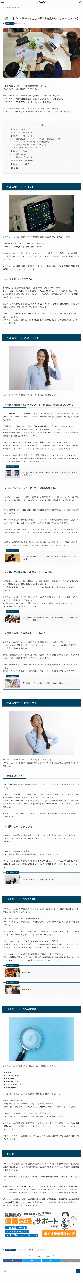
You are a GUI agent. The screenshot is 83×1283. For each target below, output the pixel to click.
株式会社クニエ (28, 973)
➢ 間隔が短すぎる (20, 154)
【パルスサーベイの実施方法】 (22, 164)
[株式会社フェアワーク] (41, 2)
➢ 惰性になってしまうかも (23, 157)
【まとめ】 (14, 168)
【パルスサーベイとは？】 (20, 129)
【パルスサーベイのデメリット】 (23, 151)
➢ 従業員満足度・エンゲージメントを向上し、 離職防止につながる (37, 139)
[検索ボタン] (80, 2)
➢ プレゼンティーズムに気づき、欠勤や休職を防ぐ (31, 142)
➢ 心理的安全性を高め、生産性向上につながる (30, 145)
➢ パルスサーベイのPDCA (23, 132)
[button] (12, 1260)
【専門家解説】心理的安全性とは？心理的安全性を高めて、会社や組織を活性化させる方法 (49, 619)
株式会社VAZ (27, 990)
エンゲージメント (40, 1250)
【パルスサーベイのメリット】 (22, 136)
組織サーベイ (22, 1250)
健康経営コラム (10, 23)
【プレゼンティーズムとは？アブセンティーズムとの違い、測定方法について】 (49, 558)
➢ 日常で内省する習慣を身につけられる (28, 147)
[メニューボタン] (2, 2)
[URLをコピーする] (70, 1260)
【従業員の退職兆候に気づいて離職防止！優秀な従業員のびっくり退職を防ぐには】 (49, 474)
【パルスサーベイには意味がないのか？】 (38, 880)
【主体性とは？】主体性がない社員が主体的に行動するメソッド (47, 683)
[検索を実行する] (78, 1271)
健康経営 (31, 1250)
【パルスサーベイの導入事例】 (22, 161)
